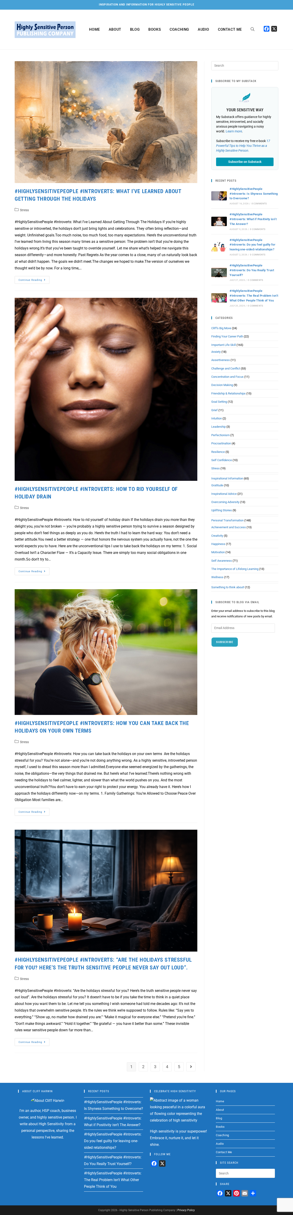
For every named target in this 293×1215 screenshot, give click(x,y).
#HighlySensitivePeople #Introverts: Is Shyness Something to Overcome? (254, 193)
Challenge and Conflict (225, 368)
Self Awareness (221, 560)
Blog (219, 1118)
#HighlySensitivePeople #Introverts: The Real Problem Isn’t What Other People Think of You (254, 295)
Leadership (218, 426)
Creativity (217, 535)
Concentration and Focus (227, 376)
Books (220, 1126)
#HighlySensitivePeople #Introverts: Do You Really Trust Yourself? (252, 270)
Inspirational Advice (224, 493)
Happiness (218, 544)
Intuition (216, 418)
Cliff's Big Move (221, 328)
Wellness (217, 577)
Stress (24, 210)
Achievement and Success (228, 527)
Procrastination (221, 443)
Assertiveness (220, 360)
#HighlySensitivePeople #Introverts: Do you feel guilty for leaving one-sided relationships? (252, 244)
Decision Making (222, 385)
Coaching (222, 1135)
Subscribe (224, 642)
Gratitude (217, 485)
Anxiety (216, 351)
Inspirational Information (227, 478)
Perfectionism (220, 435)
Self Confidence (221, 460)
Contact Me (224, 1152)
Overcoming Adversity (225, 502)
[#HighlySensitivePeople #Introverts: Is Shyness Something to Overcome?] (219, 196)
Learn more (234, 131)
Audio (220, 1143)
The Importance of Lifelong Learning (234, 569)
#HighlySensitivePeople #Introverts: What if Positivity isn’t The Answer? (253, 219)
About (220, 1109)
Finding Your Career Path (227, 336)
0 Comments (259, 203)
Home (220, 1101)
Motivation (218, 552)
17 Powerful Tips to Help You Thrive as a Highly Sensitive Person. (243, 145)
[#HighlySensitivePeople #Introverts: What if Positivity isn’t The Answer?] (219, 221)
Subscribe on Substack (244, 162)
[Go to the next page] (190, 1066)
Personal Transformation (227, 520)
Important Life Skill (223, 345)
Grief (214, 410)
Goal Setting (219, 401)
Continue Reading (34, 279)
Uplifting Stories (221, 510)
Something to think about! (227, 587)
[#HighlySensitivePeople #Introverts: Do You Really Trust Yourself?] (219, 272)
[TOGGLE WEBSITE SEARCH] (252, 29)
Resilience (218, 452)
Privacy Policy (186, 1210)
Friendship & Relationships (228, 393)
